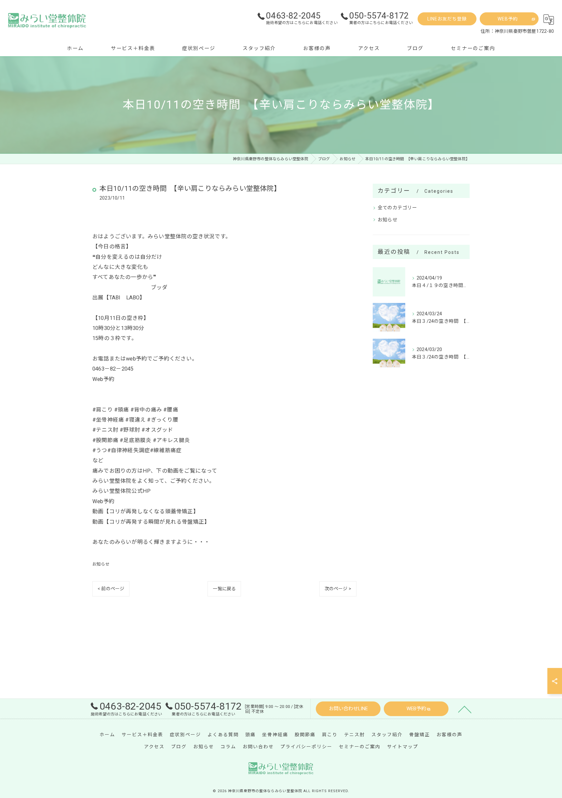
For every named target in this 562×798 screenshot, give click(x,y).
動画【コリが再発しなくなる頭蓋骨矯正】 (145, 511)
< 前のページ (111, 588)
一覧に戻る (224, 588)
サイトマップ (402, 746)
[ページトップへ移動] (464, 708)
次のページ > (338, 588)
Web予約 (103, 379)
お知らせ (101, 564)
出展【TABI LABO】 (118, 297)
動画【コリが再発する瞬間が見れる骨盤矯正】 (151, 522)
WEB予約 (508, 18)
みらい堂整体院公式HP (121, 491)
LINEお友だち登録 (447, 18)
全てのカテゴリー (397, 208)
